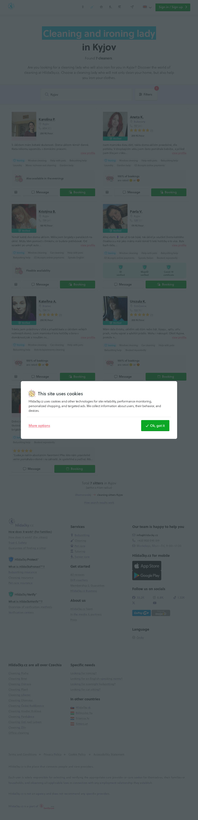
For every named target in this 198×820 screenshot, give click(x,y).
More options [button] (39, 425)
